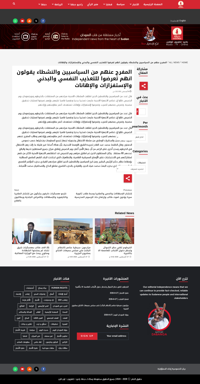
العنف (65, 318)
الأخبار (135, 4)
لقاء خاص (37, 342)
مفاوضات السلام (23, 342)
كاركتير (64, 342)
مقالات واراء (62, 348)
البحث (137, 112)
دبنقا (44, 4)
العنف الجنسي (52, 318)
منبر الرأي (92, 4)
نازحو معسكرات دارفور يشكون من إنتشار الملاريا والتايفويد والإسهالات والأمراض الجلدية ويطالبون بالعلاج (41, 195)
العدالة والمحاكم (25, 312)
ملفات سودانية (48, 348)
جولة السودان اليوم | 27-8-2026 (116, 315)
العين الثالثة (38, 318)
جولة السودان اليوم (60, 330)
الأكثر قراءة (26, 300)
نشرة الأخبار (33, 348)
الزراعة (31, 306)
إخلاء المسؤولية (164, 369)
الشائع (22, 306)
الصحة (64, 312)
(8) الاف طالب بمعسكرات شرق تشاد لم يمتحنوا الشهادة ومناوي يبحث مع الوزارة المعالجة (32, 250)
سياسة (121, 4)
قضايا (109, 4)
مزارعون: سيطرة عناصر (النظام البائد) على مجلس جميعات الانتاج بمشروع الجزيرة (73, 250)
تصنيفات (142, 163)
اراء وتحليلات (49, 300)
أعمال (52, 294)
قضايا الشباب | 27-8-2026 (119, 299)
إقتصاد (18, 294)
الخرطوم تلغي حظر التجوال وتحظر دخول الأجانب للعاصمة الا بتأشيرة (115, 250)
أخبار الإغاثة (62, 294)
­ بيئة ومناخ (42, 288)
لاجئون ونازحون (52, 342)
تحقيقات (54, 324)
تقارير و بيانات (26, 324)
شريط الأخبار (20, 330)
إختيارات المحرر (39, 294)
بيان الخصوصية (179, 369)
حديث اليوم (43, 330)
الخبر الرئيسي (43, 306)
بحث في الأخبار (142, 99)
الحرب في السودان (60, 306)
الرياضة (58, 4)
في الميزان (35, 336)
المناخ (27, 318)
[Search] (14, 3)
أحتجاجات (30, 288)
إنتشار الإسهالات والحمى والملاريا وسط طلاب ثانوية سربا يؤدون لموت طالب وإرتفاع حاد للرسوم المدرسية (103, 193)
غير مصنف (48, 336)
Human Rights (59, 288)
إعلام (27, 294)
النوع (18, 318)
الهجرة (64, 324)
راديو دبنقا (76, 4)
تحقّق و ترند (41, 324)
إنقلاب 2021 (62, 300)
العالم (38, 312)
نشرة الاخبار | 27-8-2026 (119, 293)
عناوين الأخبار (62, 336)
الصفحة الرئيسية (153, 4)
